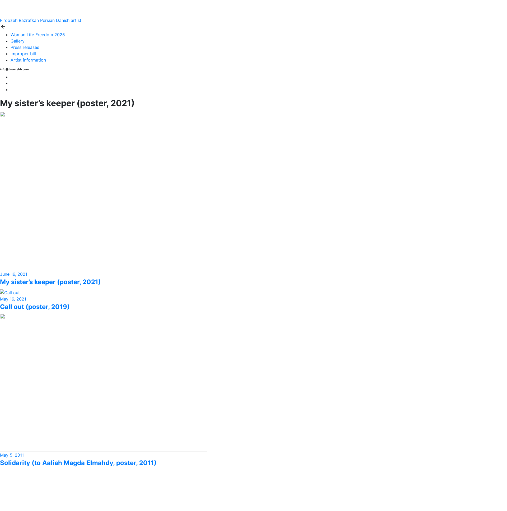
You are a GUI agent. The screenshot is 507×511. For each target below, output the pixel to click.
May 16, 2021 (13, 299)
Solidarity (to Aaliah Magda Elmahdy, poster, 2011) (78, 463)
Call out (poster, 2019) (35, 307)
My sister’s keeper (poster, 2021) (50, 282)
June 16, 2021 (13, 274)
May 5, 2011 (12, 455)
